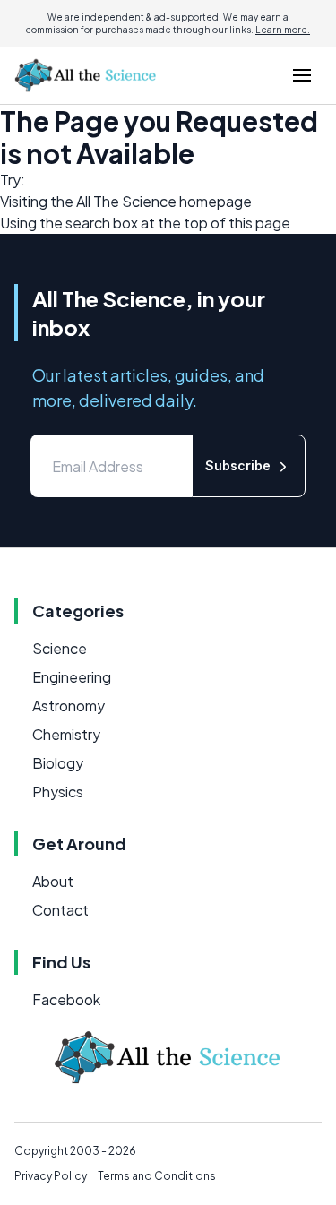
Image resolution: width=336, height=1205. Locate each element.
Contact (60, 909)
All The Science (126, 201)
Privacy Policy (50, 1176)
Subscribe (238, 465)
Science (59, 648)
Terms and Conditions (157, 1176)
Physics (57, 791)
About (52, 881)
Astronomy (68, 705)
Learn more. (282, 29)
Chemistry (66, 734)
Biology (57, 762)
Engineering (71, 676)
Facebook (66, 999)
